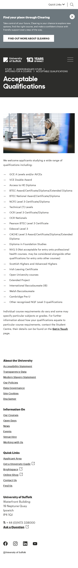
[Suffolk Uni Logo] (23, 59)
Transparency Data (14, 372)
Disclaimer (9, 399)
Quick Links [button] (54, 4)
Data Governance (14, 388)
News (6, 426)
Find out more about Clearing (28, 38)
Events (7, 431)
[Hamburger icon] (70, 59)
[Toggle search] (72, 4)
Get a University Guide (16, 464)
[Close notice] (72, 16)
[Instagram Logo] (15, 543)
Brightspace (10, 469)
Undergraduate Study (29, 69)
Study (8, 69)
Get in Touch (60, 328)
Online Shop (11, 475)
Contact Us (10, 480)
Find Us (7, 486)
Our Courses (10, 415)
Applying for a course (18, 71)
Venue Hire (10, 437)
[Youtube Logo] (35, 543)
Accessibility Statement (17, 366)
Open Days (10, 421)
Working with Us (13, 442)
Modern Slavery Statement (19, 377)
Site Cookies (11, 393)
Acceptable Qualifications (52, 71)
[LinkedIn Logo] (25, 543)
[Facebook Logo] (5, 543)
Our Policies (10, 383)
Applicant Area (12, 459)
